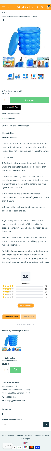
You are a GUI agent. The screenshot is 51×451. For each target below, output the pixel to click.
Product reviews (11, 317)
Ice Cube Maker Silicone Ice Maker (9, 359)
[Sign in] (42, 7)
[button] (44, 47)
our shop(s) (18, 91)
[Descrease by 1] (8, 102)
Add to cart (29, 100)
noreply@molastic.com (15, 401)
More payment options (11, 113)
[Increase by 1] (8, 98)
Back (5, 13)
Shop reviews (28, 317)
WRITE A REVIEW (26, 305)
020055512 (10, 397)
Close (8, 7)
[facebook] (2, 414)
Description (8, 133)
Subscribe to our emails (12, 420)
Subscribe (46, 424)
